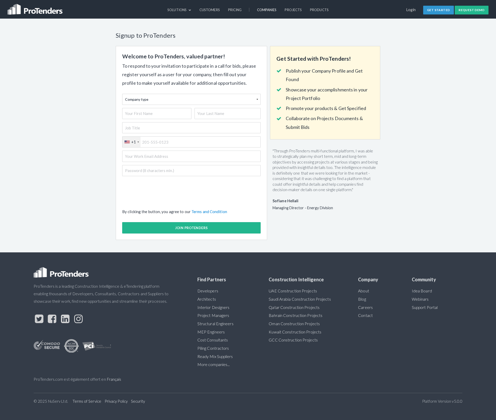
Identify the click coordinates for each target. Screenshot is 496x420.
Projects (293, 10)
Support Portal (425, 307)
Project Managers (213, 315)
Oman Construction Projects (294, 323)
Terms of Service (87, 401)
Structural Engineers (215, 323)
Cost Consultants (212, 340)
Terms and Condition (209, 211)
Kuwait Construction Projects (295, 332)
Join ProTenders (191, 228)
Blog (362, 299)
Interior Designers (213, 307)
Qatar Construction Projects (294, 307)
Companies (267, 10)
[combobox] (131, 142)
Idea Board (422, 291)
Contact (365, 315)
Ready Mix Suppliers (215, 356)
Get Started (438, 10)
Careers (365, 307)
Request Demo (472, 10)
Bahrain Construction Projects (295, 315)
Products (319, 10)
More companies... (213, 364)
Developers (207, 291)
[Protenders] (35, 7)
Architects (206, 299)
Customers (209, 10)
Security (138, 401)
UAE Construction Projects (293, 291)
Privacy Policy (116, 401)
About (363, 291)
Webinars (420, 299)
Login (411, 9)
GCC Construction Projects (293, 340)
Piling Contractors (213, 348)
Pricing (235, 10)
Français (114, 379)
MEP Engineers (211, 332)
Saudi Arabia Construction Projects (300, 299)
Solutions (177, 10)
